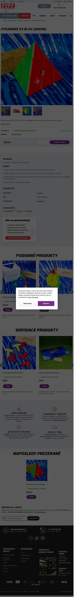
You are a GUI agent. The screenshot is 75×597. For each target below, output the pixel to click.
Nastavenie (27, 303)
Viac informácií (33, 297)
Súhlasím (46, 303)
